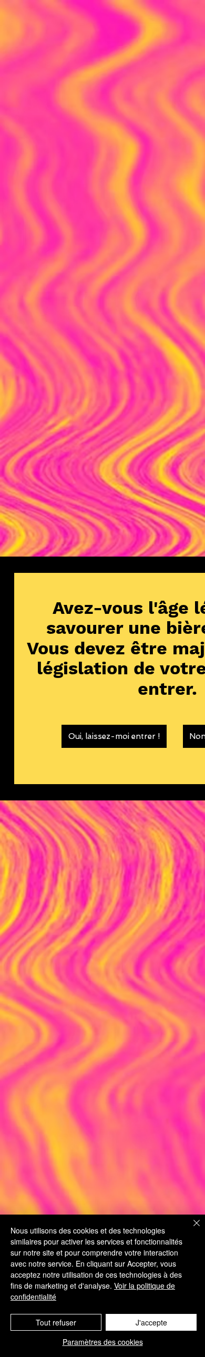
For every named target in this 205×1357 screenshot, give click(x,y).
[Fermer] (190, 1229)
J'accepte (151, 1322)
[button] (114, 736)
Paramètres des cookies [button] (103, 1342)
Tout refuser (56, 1322)
